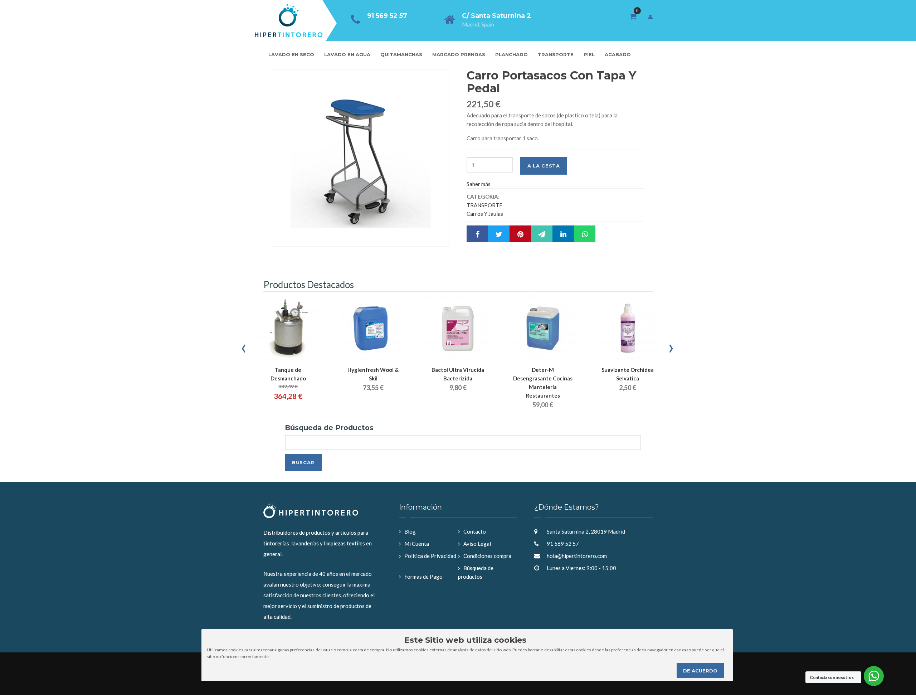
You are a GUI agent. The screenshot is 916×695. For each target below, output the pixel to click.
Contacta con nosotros (831, 677)
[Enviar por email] (541, 233)
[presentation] (244, 346)
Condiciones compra (487, 556)
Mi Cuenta (416, 543)
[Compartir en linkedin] (563, 233)
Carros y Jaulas (485, 213)
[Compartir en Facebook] (477, 233)
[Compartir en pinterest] (520, 233)
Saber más (479, 184)
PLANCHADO (511, 54)
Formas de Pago (423, 576)
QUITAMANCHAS (401, 54)
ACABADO (618, 54)
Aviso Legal (477, 543)
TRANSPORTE (556, 54)
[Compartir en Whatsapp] (584, 233)
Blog (410, 531)
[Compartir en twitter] (499, 233)
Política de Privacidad (430, 556)
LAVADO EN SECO (291, 54)
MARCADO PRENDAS (458, 54)
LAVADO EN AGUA (347, 54)
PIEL (589, 54)
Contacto (474, 531)
